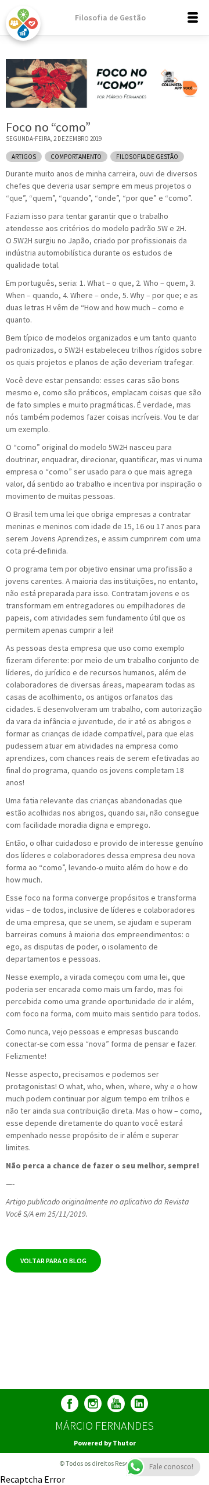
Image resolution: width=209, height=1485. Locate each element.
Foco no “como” (48, 127)
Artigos (24, 157)
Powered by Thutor (105, 1442)
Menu (197, 17)
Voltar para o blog (53, 1260)
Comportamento (76, 157)
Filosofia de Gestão (110, 17)
